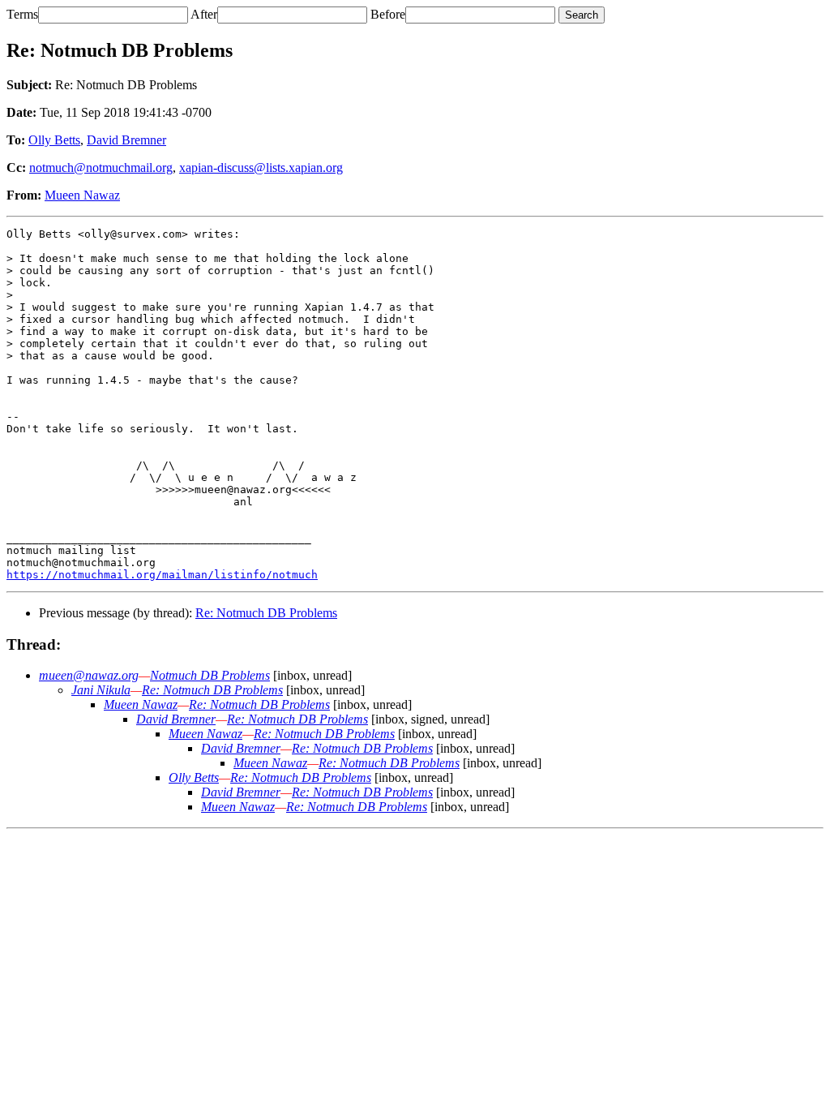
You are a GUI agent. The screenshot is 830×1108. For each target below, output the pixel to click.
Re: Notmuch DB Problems (266, 613)
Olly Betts (54, 140)
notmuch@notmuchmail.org (101, 167)
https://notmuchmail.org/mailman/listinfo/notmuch (162, 575)
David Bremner (126, 140)
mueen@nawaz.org (89, 675)
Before (387, 14)
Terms (22, 14)
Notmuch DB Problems (210, 675)
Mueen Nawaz (82, 195)
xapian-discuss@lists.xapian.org (261, 167)
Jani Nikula (100, 690)
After (203, 14)
